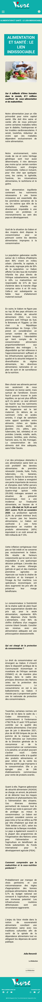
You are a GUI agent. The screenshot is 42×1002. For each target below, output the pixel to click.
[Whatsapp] (30, 992)
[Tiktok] (7, 992)
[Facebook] (3, 992)
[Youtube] (11, 992)
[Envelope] (34, 992)
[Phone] (38, 992)
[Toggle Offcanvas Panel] (39, 11)
